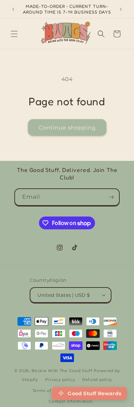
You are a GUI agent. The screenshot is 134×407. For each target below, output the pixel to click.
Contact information (70, 401)
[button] (14, 34)
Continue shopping (67, 127)
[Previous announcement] (13, 9)
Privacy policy (60, 379)
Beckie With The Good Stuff (61, 370)
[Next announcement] (121, 9)
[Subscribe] (111, 197)
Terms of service (50, 390)
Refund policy (97, 379)
